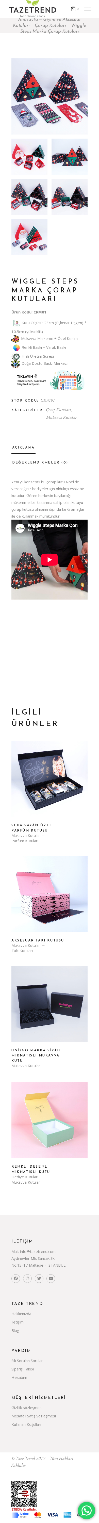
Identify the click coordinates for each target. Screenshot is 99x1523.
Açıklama (23, 447)
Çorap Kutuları (58, 409)
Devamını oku (49, 782)
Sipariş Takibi (22, 1368)
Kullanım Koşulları (26, 1424)
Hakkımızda (21, 1313)
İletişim (17, 1322)
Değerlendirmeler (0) (40, 462)
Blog (15, 1330)
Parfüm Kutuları (24, 841)
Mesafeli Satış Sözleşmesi (33, 1415)
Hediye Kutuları (24, 1177)
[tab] (23, 449)
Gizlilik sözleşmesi (26, 1407)
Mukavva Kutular (61, 417)
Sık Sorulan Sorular (27, 1360)
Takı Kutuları (22, 951)
